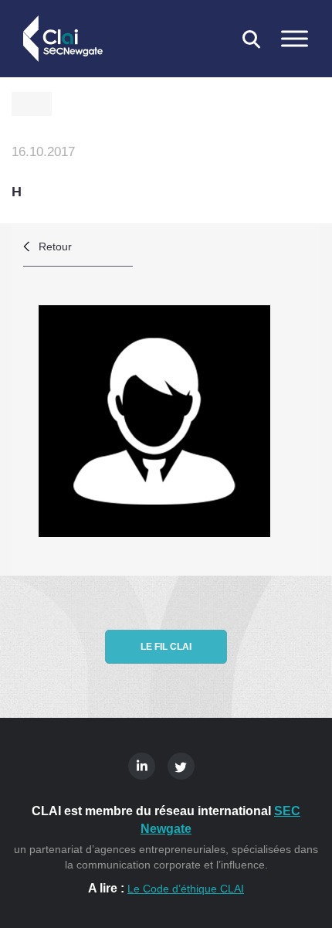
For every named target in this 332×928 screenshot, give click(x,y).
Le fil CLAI (166, 646)
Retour (55, 246)
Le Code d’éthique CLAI (185, 888)
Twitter (181, 766)
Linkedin (141, 766)
